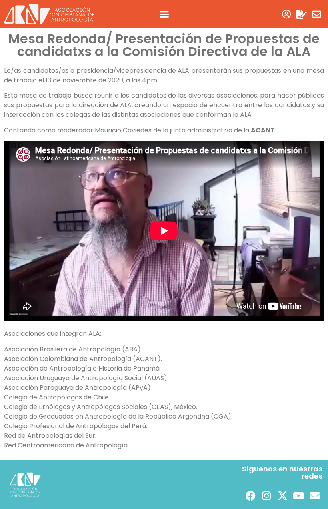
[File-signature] (301, 14)
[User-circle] (286, 14)
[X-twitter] (282, 496)
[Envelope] (316, 14)
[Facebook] (250, 496)
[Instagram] (266, 496)
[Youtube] (298, 496)
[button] (164, 14)
